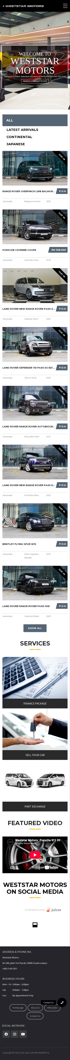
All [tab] (9, 120)
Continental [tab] (19, 137)
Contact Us (35, 1016)
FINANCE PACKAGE (35, 703)
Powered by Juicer (35, 909)
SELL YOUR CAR (35, 755)
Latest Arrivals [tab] (22, 130)
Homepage (18, 1007)
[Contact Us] (62, 1002)
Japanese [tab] (16, 144)
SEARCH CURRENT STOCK (35, 81)
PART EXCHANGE (35, 806)
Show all (35, 628)
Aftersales (52, 1007)
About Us (35, 1007)
